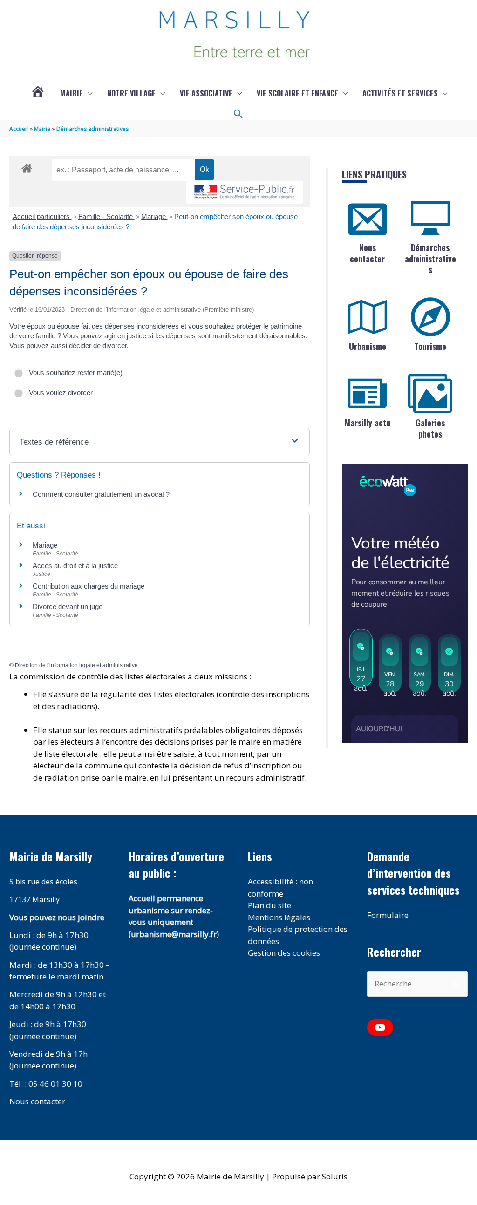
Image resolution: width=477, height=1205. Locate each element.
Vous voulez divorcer (59, 393)
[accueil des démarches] (26, 166)
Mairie (71, 93)
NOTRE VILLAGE (131, 93)
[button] (238, 114)
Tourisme (430, 346)
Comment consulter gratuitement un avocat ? (101, 494)
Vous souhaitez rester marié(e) (74, 373)
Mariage (154, 216)
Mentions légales (279, 917)
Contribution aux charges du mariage (88, 586)
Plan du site (269, 905)
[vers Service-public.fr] (244, 192)
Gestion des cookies (284, 952)
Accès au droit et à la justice (75, 565)
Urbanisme (367, 346)
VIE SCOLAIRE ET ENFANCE (297, 93)
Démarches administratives (430, 258)
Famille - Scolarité (106, 216)
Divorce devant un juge (67, 606)
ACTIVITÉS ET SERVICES (400, 93)
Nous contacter (367, 252)
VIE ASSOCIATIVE (206, 93)
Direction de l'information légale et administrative (76, 665)
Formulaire (388, 915)
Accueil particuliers (42, 216)
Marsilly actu (367, 423)
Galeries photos (430, 428)
